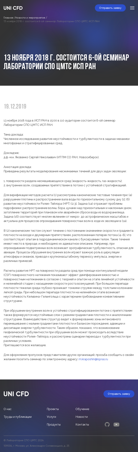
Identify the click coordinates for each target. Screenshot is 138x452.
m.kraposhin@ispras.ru (93, 359)
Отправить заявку (110, 7)
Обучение (82, 409)
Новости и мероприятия (30, 18)
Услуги (51, 417)
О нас (8, 409)
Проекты (53, 409)
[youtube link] (116, 424)
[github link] (107, 424)
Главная (8, 18)
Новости (81, 417)
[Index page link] (13, 8)
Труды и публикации (18, 417)
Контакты (82, 424)
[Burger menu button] (132, 7)
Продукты (54, 424)
